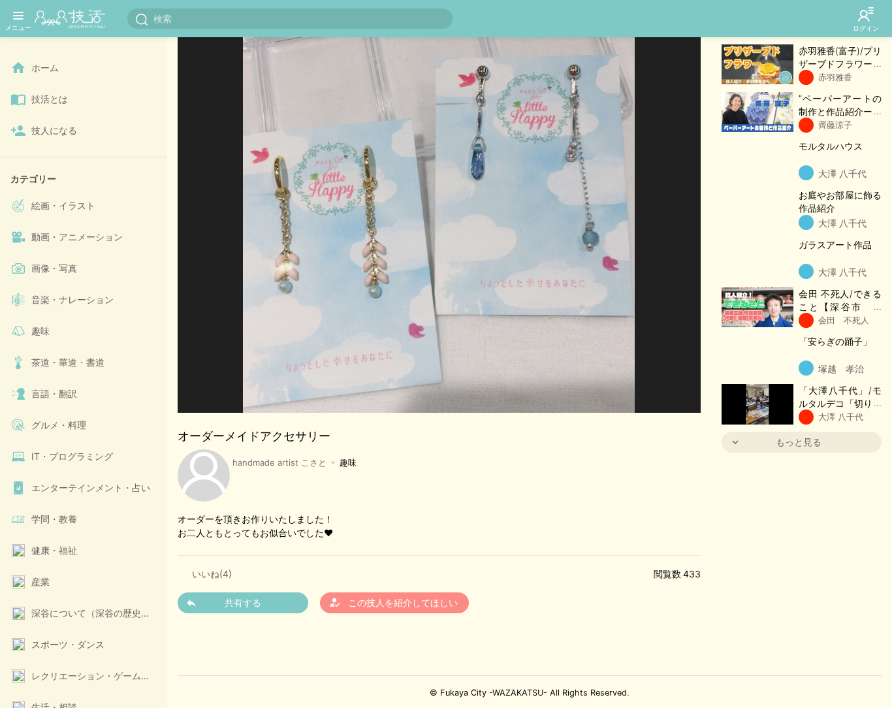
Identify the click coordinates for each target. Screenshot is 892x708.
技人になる (54, 130)
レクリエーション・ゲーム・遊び (96, 675)
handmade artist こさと (279, 462)
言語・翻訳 (54, 393)
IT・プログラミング (72, 456)
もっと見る (798, 441)
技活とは (49, 99)
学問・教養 (54, 518)
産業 (40, 581)
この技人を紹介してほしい (393, 602)
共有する (243, 602)
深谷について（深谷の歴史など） (96, 613)
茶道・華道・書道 (67, 362)
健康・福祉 (54, 550)
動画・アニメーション (77, 236)
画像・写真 (54, 268)
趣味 (40, 330)
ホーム (45, 67)
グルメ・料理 (58, 424)
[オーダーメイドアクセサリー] (439, 217)
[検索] (142, 19)
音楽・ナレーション (72, 299)
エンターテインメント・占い (90, 487)
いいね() (212, 573)
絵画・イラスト (63, 205)
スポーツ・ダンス (67, 644)
